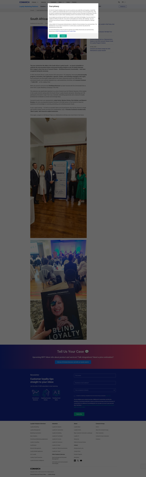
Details (63, 36)
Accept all (53, 36)
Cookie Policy (72, 31)
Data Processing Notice (61, 31)
